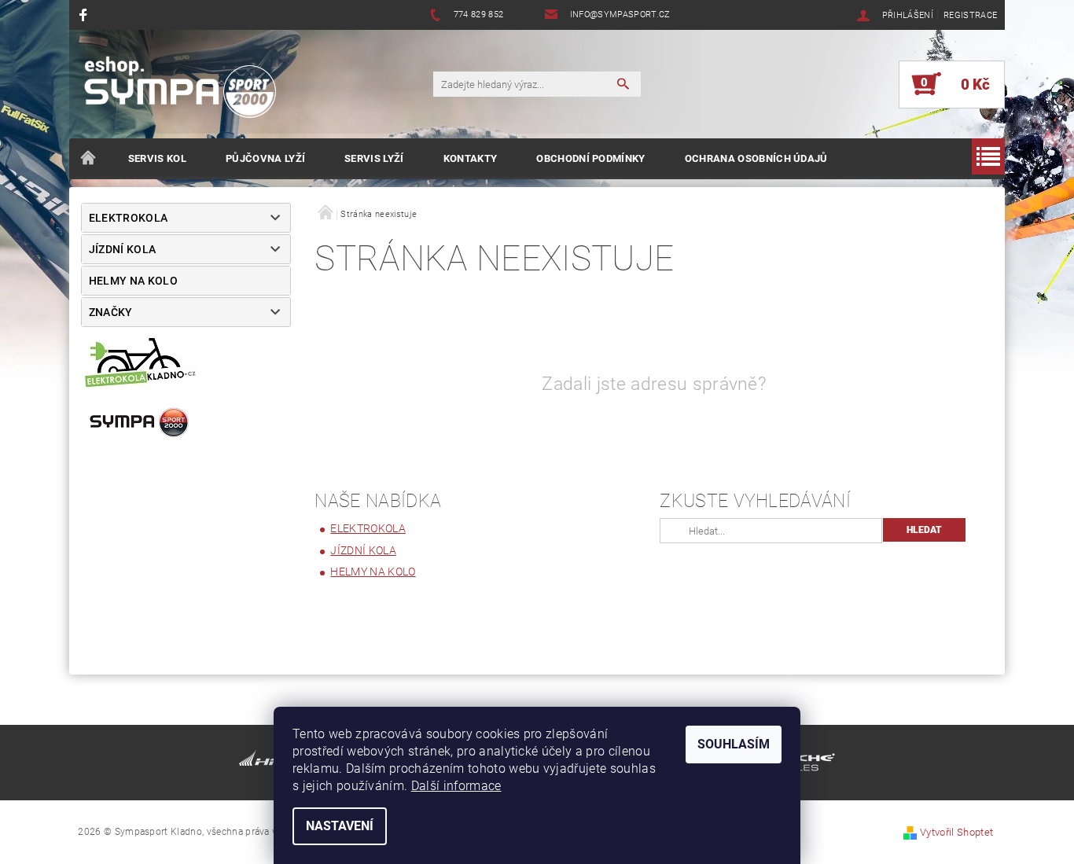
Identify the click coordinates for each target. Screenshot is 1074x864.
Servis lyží (374, 158)
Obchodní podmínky (590, 158)
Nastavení (339, 825)
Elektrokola (128, 217)
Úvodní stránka (89, 158)
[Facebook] (85, 14)
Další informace (456, 785)
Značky (111, 312)
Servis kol (157, 158)
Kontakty (470, 158)
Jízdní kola (122, 249)
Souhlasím (733, 744)
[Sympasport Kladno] (187, 92)
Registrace (970, 15)
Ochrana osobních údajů (756, 158)
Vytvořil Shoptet (956, 832)
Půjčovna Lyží (265, 158)
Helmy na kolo (133, 280)
